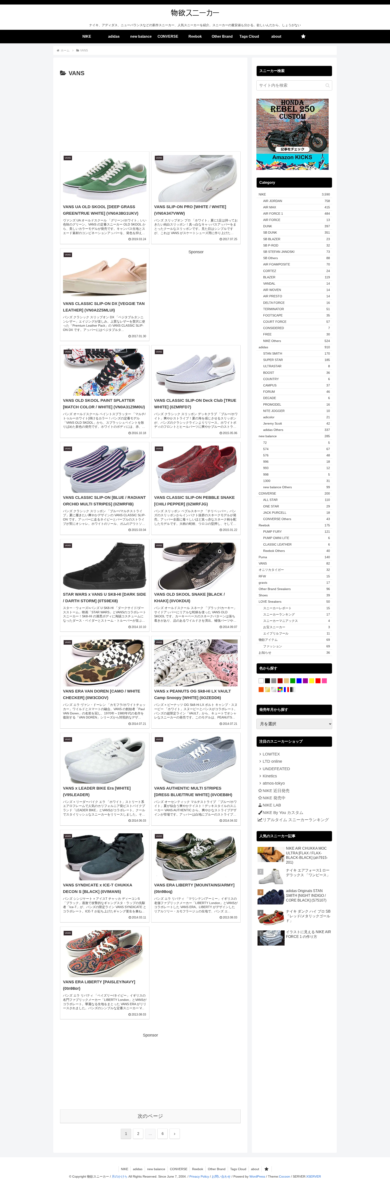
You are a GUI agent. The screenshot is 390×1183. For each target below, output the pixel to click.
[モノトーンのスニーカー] (292, 690)
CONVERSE (178, 1169)
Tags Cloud (238, 1169)
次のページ (150, 1116)
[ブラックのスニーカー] (267, 681)
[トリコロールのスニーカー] (286, 690)
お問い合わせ (221, 1176)
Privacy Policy (199, 1176)
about (255, 1169)
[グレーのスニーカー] (273, 681)
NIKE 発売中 (274, 798)
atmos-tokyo (274, 783)
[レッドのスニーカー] (318, 681)
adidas (137, 1169)
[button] (328, 85)
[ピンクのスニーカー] (324, 681)
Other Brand (216, 1169)
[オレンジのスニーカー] (261, 690)
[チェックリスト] (303, 36)
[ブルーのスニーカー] (299, 681)
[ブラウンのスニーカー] (280, 681)
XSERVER (313, 1176)
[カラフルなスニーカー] (280, 690)
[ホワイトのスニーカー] (261, 681)
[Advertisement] (150, 112)
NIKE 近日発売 (276, 790)
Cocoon (284, 1176)
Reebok (197, 1169)
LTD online (272, 761)
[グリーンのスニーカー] (292, 681)
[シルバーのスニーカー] (273, 690)
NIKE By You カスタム (283, 812)
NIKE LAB (272, 805)
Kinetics (270, 776)
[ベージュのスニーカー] (286, 681)
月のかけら (120, 1176)
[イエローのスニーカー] (311, 681)
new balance (156, 1169)
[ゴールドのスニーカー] (267, 690)
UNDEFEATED (276, 769)
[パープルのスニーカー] (305, 681)
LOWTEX (271, 754)
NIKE (124, 1169)
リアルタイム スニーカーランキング (296, 820)
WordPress (257, 1176)
